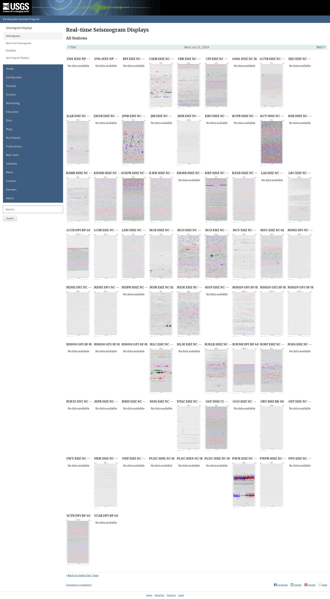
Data (9, 120)
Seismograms (13, 36)
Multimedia (13, 138)
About (10, 198)
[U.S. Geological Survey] (16, 7)
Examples (11, 50)
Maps (9, 129)
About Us (159, 595)
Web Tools (12, 155)
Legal (181, 595)
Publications (14, 146)
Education (12, 112)
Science (11, 94)
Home (10, 69)
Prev (71, 47)
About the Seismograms (18, 43)
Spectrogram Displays (17, 57)
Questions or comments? (79, 584)
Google (311, 584)
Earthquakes (14, 77)
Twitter (297, 584)
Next (321, 47)
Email (324, 584)
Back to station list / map (83, 575)
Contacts (171, 595)
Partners (11, 189)
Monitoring (13, 103)
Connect (11, 181)
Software (11, 163)
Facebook (282, 584)
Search (9, 218)
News (9, 172)
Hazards (11, 86)
